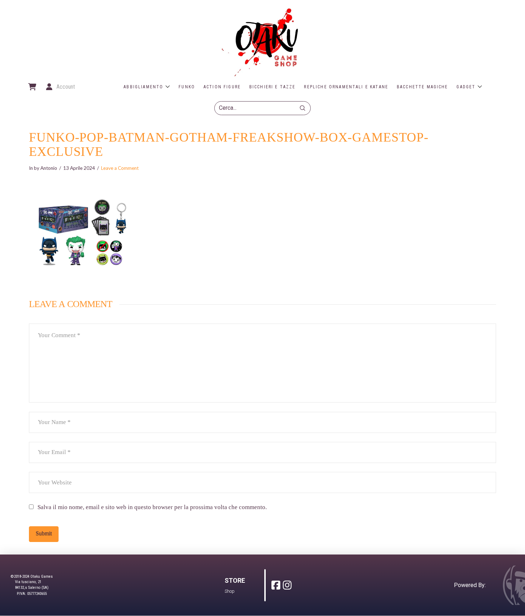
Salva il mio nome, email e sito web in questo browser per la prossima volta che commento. (152, 507)
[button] (31, 86)
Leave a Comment (120, 168)
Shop (230, 591)
